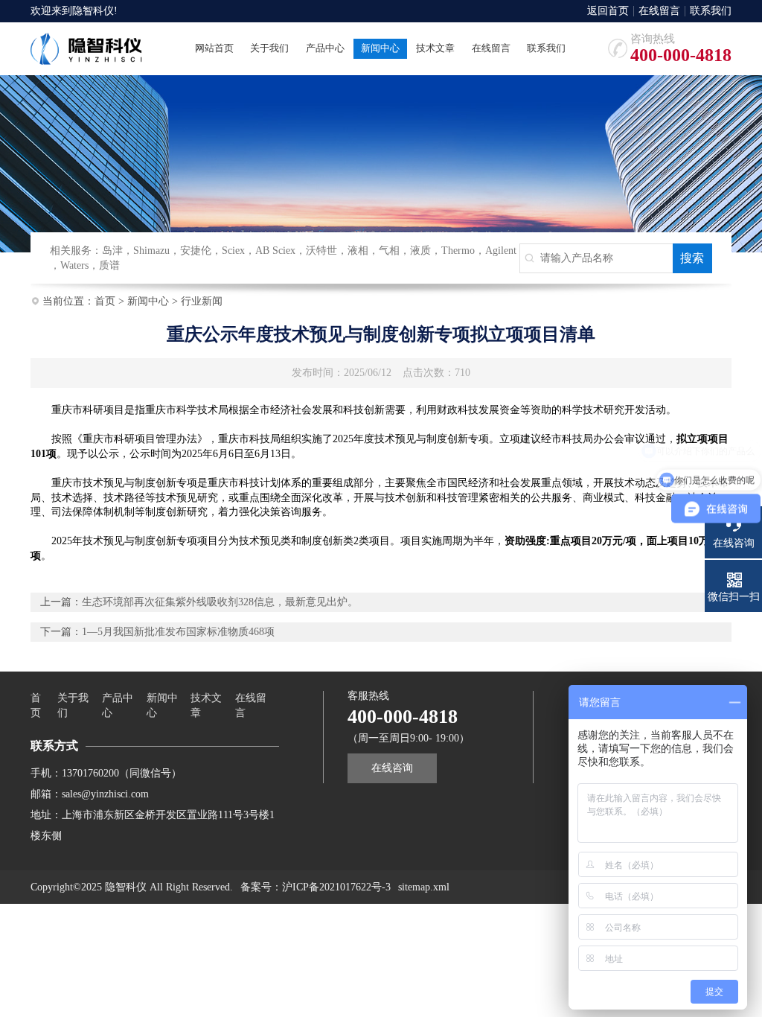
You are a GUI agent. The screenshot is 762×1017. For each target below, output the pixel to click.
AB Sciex (275, 250)
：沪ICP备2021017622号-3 (331, 887)
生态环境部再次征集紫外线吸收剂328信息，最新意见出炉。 (220, 602)
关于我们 (73, 705)
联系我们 (710, 11)
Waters (74, 265)
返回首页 (608, 11)
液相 (358, 250)
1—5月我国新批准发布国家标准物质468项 (178, 631)
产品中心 (117, 705)
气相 (389, 250)
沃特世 (321, 250)
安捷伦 (195, 250)
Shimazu (151, 250)
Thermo (458, 250)
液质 (420, 250)
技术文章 (206, 705)
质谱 (109, 265)
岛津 (112, 250)
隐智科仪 (93, 10)
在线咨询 (392, 768)
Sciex (233, 250)
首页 (105, 301)
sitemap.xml (423, 887)
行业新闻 (201, 301)
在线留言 (659, 11)
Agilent (500, 250)
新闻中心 (148, 301)
